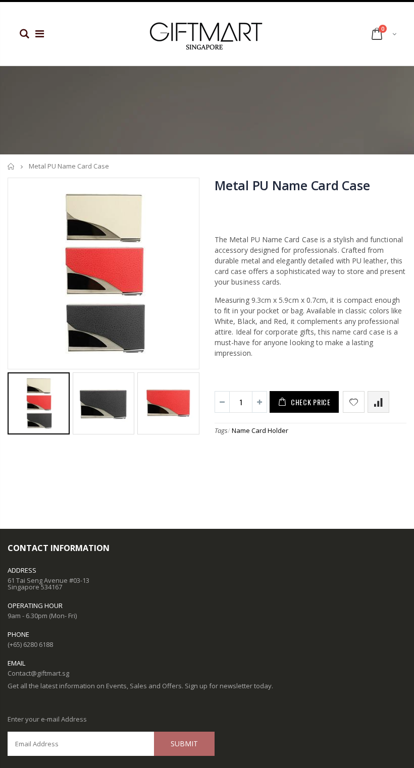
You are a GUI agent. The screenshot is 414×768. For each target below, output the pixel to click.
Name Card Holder (260, 430)
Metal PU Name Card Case (292, 185)
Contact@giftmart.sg (38, 673)
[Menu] (39, 33)
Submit (184, 743)
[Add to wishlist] (354, 402)
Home (11, 166)
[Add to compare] (378, 402)
